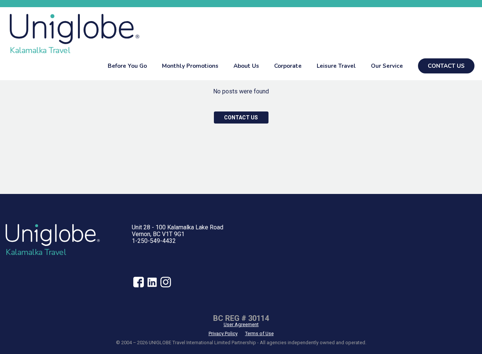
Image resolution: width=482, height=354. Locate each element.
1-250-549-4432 (154, 240)
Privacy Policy (223, 333)
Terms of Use (259, 333)
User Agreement (241, 324)
